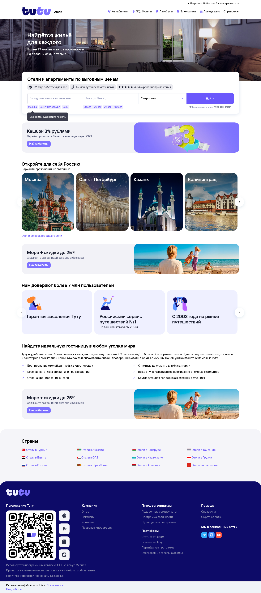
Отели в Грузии (202, 457)
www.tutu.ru (70, 570)
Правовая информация (97, 527)
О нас (85, 511)
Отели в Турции (36, 450)
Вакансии (88, 517)
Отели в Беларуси (149, 450)
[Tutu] (36, 11)
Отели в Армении (148, 465)
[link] (39, 144)
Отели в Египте (36, 457)
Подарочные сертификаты (159, 511)
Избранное (196, 3)
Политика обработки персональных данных (34, 576)
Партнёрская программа (158, 547)
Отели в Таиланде (204, 450)
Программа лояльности (157, 517)
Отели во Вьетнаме (205, 465)
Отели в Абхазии (92, 450)
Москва (33, 179)
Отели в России (36, 465)
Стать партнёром (153, 537)
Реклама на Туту (152, 542)
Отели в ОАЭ (89, 457)
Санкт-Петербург (98, 179)
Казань (141, 179)
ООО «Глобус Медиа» (71, 565)
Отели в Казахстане (150, 457)
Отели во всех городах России (42, 235)
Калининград (202, 179)
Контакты (88, 522)
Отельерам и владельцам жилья (162, 553)
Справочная (209, 511)
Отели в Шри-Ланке (94, 465)
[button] (64, 515)
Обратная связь (211, 517)
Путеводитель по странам (159, 522)
